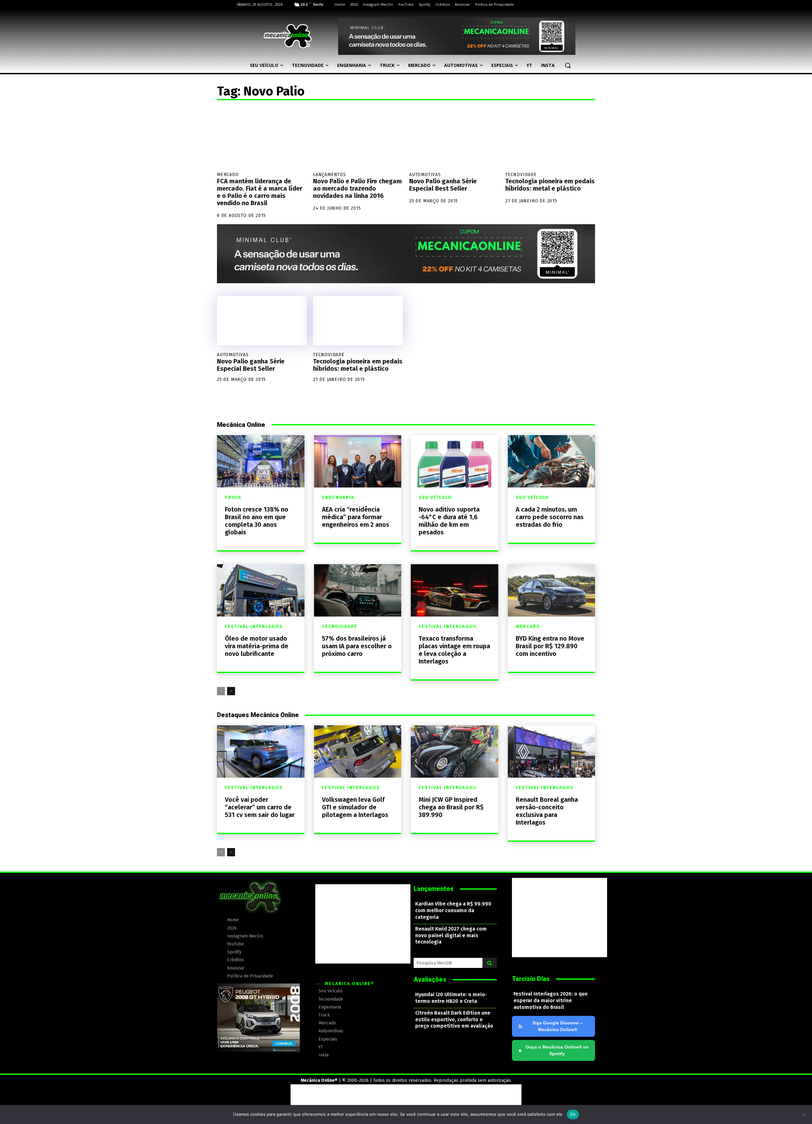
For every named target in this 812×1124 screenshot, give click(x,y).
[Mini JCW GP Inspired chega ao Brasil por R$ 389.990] (454, 751)
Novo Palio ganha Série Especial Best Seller (443, 184)
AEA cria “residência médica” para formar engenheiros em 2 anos (355, 517)
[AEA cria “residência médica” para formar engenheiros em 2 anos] (358, 461)
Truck (233, 497)
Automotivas (425, 174)
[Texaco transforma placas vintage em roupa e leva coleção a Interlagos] (454, 590)
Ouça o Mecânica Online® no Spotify (553, 1050)
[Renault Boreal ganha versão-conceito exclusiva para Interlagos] (551, 751)
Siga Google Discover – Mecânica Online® (557, 1026)
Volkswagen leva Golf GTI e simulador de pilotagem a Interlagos (355, 807)
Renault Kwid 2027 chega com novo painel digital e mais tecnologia (451, 935)
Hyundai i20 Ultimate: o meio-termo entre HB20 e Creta (451, 997)
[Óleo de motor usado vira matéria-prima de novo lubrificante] (260, 590)
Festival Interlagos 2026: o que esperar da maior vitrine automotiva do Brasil (551, 1000)
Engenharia (338, 497)
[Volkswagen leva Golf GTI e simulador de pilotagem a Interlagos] (358, 751)
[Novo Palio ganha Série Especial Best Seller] (454, 137)
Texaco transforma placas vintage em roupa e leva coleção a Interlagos (454, 650)
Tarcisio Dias (531, 979)
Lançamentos (329, 174)
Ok (573, 1114)
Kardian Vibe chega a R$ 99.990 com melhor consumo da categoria (453, 910)
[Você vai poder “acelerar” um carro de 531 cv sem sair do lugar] (260, 751)
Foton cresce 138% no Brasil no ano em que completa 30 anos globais (256, 521)
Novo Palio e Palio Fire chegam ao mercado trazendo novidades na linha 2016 (357, 188)
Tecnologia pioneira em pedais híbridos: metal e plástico (550, 184)
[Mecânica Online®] (287, 36)
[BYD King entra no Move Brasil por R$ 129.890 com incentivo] (551, 590)
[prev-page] (221, 691)
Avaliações (430, 979)
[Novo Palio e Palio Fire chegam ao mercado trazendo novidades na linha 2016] (358, 137)
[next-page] (231, 691)
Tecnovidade (521, 174)
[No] (804, 1114)
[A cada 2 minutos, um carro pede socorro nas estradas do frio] (551, 461)
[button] (567, 65)
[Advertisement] (362, 924)
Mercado (228, 174)
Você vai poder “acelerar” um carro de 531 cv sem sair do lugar (260, 807)
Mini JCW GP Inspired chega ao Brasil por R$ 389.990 (451, 807)
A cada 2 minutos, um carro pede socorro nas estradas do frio (550, 517)
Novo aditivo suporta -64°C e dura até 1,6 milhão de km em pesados (449, 521)
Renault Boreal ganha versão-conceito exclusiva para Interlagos (547, 811)
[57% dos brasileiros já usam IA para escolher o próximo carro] (358, 590)
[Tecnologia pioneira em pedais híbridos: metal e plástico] (550, 137)
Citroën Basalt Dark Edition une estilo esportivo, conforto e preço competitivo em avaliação (454, 1019)
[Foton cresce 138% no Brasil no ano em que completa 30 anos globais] (260, 461)
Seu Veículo (435, 497)
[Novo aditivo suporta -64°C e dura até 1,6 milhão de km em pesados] (454, 461)
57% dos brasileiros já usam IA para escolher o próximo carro (357, 646)
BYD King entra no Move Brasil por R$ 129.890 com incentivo (550, 646)
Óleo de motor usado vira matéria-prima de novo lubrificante (256, 646)
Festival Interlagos (254, 626)
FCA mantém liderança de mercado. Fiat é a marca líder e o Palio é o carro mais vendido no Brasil (259, 192)
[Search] (489, 963)
